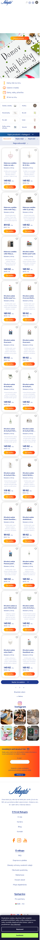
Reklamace (20, 875)
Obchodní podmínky (20, 870)
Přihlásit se (20, 775)
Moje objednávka (20, 884)
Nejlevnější (20, 139)
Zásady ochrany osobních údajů (19, 865)
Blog (20, 826)
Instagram (20, 706)
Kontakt (20, 831)
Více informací (15, 924)
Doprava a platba (20, 860)
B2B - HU (20, 904)
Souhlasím (19, 935)
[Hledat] (27, 2)
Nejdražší (32, 139)
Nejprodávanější (19, 143)
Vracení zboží (20, 880)
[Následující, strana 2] (20, 687)
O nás (20, 817)
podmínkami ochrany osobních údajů (19, 770)
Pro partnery (20, 899)
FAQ (19, 855)
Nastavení (19, 929)
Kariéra (20, 822)
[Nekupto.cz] (20, 791)
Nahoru (20, 696)
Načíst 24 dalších (18, 682)
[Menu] (37, 2)
